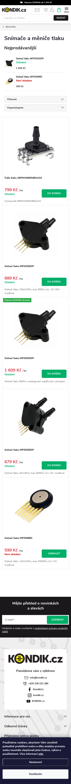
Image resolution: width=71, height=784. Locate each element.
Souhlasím (35, 774)
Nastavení (35, 762)
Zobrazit (54, 553)
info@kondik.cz (38, 677)
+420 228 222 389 (38, 683)
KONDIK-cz (38, 701)
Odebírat (57, 619)
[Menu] (66, 9)
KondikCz (38, 689)
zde (40, 754)
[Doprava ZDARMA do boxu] (35, 326)
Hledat (61, 17)
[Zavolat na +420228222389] (46, 10)
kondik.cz (38, 695)
